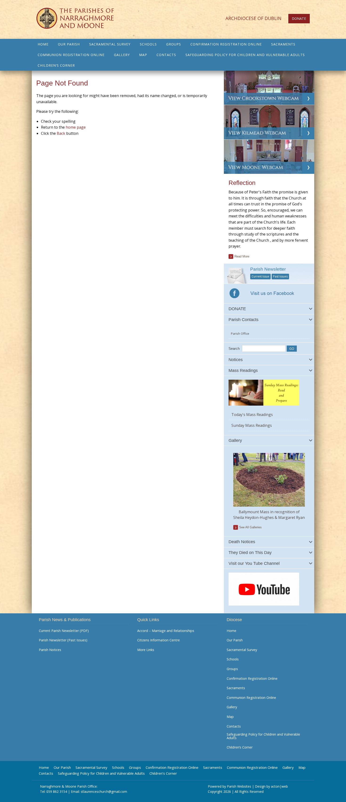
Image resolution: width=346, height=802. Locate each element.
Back (61, 133)
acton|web (279, 786)
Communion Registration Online (71, 55)
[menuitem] (43, 44)
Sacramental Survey (109, 44)
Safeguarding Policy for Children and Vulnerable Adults (245, 55)
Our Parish (69, 44)
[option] (269, 486)
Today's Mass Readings (252, 414)
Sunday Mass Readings (251, 425)
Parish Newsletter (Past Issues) (63, 640)
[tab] (269, 309)
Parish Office (240, 333)
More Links (145, 649)
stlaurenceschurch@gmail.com (104, 791)
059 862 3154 (56, 791)
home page (76, 127)
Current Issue (260, 276)
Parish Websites (239, 786)
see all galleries (250, 527)
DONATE (299, 18)
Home (43, 44)
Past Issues (280, 276)
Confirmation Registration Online (226, 44)
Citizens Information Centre (158, 640)
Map (143, 55)
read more (241, 256)
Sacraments (283, 44)
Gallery (122, 55)
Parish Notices (50, 649)
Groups (173, 44)
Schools (148, 44)
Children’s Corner (56, 65)
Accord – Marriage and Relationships (165, 630)
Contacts (166, 55)
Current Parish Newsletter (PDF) (64, 630)
